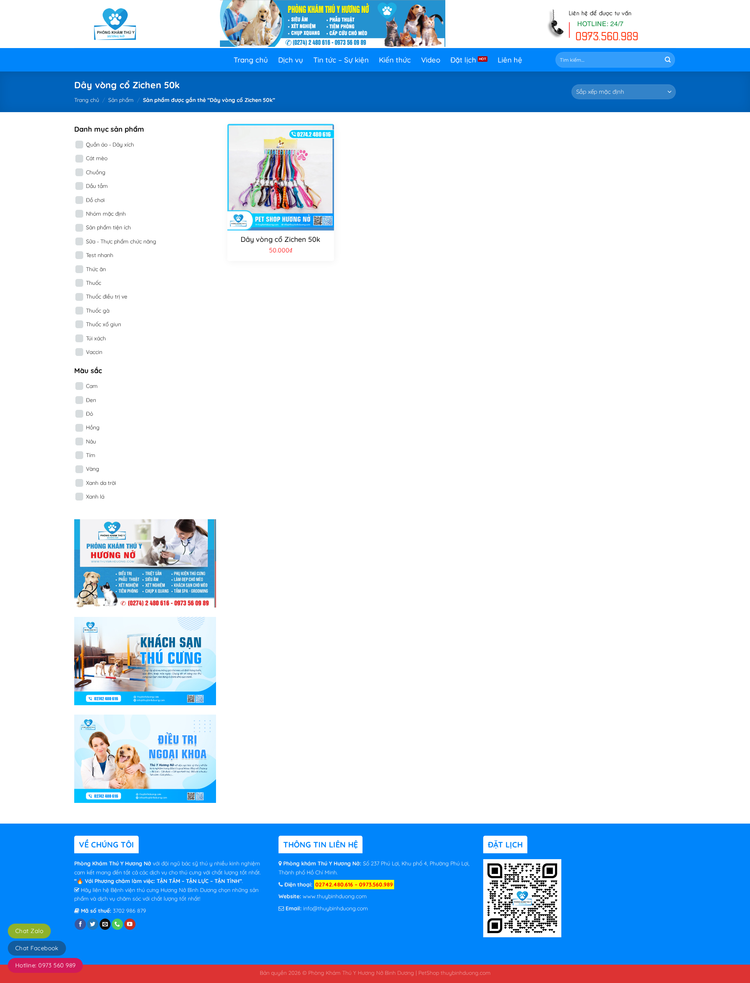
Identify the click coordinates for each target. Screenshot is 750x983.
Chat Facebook (37, 948)
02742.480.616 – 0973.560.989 (354, 884)
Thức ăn (96, 269)
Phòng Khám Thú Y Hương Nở (113, 863)
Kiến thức (395, 59)
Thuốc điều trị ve (106, 296)
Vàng (92, 468)
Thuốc (93, 282)
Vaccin (94, 352)
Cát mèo (96, 158)
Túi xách (96, 338)
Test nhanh (99, 255)
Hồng (93, 427)
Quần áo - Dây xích (110, 144)
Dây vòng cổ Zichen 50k (280, 239)
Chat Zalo (29, 931)
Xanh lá (95, 496)
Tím (90, 455)
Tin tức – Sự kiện (341, 59)
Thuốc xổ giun (103, 324)
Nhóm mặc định (106, 213)
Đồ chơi (95, 200)
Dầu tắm (97, 185)
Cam (92, 386)
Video (430, 59)
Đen (91, 400)
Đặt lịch (463, 59)
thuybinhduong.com (466, 972)
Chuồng (95, 172)
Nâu (91, 441)
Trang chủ (251, 59)
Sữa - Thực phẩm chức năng (121, 241)
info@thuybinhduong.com (335, 908)
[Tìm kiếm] (667, 60)
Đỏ (89, 413)
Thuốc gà (97, 310)
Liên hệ (510, 59)
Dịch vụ (290, 59)
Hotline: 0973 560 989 (45, 965)
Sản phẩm (121, 100)
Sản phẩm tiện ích (108, 227)
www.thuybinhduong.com (335, 896)
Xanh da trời (101, 482)
